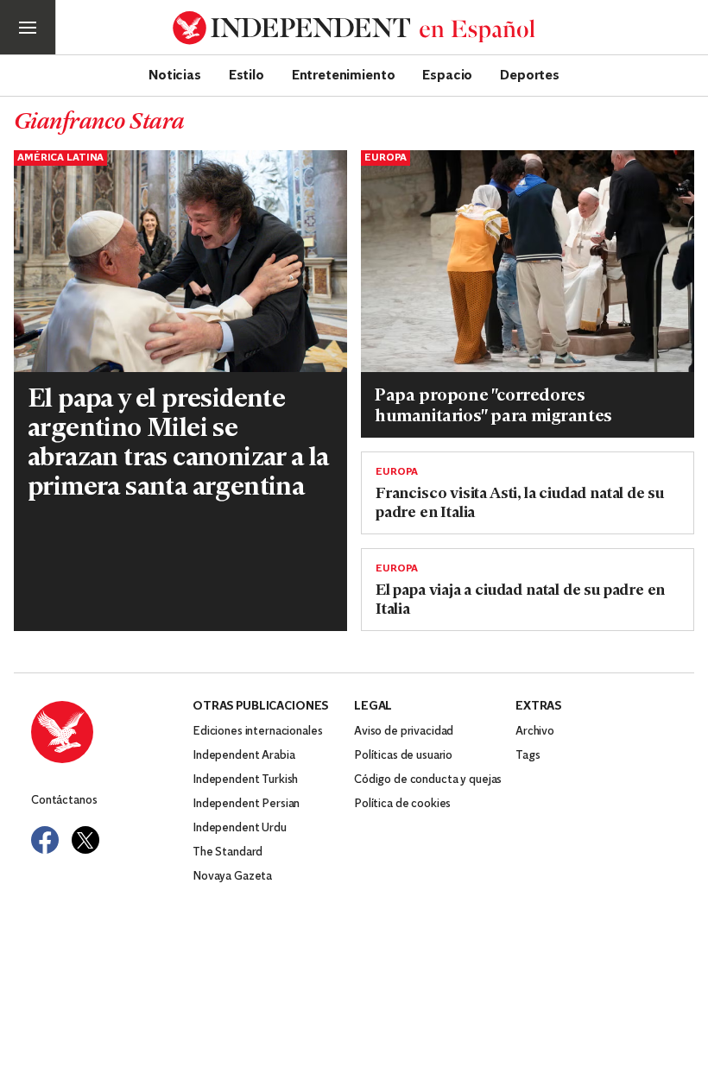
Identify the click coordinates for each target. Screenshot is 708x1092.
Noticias (175, 74)
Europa (385, 158)
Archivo (534, 731)
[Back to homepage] (112, 732)
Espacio (447, 74)
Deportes (529, 74)
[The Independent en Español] (354, 28)
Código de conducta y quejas (428, 779)
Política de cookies (402, 804)
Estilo (246, 74)
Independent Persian (246, 804)
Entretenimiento (343, 74)
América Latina (60, 158)
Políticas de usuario (403, 755)
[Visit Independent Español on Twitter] (85, 840)
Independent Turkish (245, 779)
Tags (527, 755)
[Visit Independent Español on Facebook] (45, 840)
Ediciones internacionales (258, 731)
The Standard (227, 852)
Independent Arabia (243, 755)
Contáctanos (64, 800)
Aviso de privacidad (403, 731)
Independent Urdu (240, 828)
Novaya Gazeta (232, 876)
